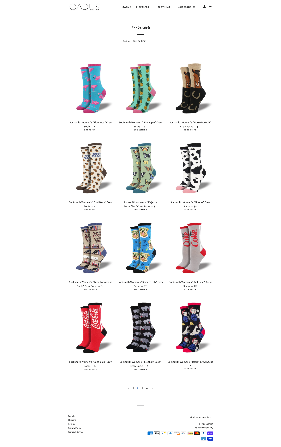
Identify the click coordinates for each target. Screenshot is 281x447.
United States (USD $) (199, 417)
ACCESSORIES (187, 7)
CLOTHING (164, 7)
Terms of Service (75, 431)
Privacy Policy (74, 428)
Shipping (72, 419)
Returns (71, 423)
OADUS (126, 7)
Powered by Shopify (204, 427)
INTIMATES (143, 7)
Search (71, 416)
